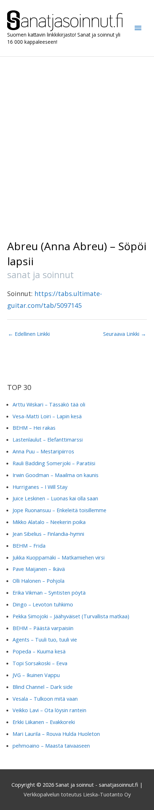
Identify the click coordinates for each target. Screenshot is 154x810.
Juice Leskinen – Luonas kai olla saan (55, 498)
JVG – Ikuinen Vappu (36, 674)
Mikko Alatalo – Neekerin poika (49, 521)
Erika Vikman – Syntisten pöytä (49, 592)
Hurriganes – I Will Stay (40, 486)
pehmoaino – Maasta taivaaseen (51, 745)
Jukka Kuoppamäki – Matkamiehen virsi (59, 557)
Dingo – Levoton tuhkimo (43, 604)
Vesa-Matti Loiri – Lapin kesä (47, 416)
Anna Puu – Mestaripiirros (43, 451)
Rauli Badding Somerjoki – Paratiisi (54, 463)
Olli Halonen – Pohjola (38, 580)
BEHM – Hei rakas (34, 427)
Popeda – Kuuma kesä (39, 651)
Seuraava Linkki (124, 333)
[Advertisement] (77, 137)
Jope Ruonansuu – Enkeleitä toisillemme (59, 510)
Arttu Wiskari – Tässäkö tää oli (49, 404)
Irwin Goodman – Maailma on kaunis (55, 474)
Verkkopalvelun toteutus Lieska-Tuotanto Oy (77, 794)
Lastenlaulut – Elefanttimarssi (48, 439)
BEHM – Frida (29, 545)
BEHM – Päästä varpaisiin (43, 628)
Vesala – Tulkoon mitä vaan (45, 698)
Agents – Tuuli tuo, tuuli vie (45, 639)
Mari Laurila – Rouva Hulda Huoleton (56, 733)
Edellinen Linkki (29, 333)
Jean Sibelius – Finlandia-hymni (48, 533)
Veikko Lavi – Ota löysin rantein (49, 710)
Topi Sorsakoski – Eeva (40, 663)
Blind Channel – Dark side (43, 686)
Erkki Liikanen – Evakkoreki (44, 721)
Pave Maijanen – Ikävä (39, 568)
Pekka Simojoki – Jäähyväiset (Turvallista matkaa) (71, 616)
